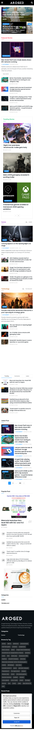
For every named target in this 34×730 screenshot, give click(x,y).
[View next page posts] (18, 215)
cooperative (22, 647)
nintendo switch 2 (6, 668)
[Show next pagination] (24, 483)
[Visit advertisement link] (17, 580)
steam (21, 680)
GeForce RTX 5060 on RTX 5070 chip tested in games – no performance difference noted (21, 108)
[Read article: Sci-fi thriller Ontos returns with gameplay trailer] (4, 334)
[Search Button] (32, 2)
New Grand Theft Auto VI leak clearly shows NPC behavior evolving (16, 61)
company (14, 647)
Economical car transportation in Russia (12, 653)
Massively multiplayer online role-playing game (14, 662)
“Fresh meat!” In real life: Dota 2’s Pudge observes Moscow (20, 409)
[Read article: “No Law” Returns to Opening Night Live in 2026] (4, 326)
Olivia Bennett (6, 64)
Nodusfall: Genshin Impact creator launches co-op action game (21, 341)
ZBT (3, 686)
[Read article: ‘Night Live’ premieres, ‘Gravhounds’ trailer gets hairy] (17, 133)
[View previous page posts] (15, 215)
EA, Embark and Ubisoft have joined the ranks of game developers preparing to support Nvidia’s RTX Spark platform (14, 29)
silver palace (5, 680)
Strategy (27, 680)
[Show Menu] (2, 2)
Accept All (16, 722)
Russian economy (6, 677)
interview (22, 659)
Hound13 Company (13, 659)
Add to (9, 643)
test (9, 683)
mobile (4, 665)
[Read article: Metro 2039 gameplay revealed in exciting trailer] (17, 163)
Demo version (5, 650)
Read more (6, 74)
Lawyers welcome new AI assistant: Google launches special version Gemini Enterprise (21, 89)
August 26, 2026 (14, 64)
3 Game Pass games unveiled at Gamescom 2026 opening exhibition (15, 206)
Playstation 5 (5, 671)
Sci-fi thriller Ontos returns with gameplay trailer (20, 333)
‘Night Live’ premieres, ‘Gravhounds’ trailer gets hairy (15, 146)
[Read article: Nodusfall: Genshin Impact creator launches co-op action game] (4, 342)
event (3, 656)
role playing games (21, 674)
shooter (22, 677)
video (19, 683)
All (26, 222)
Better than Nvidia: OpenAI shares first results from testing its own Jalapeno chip (20, 79)
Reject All (16, 718)
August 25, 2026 (14, 102)
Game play (14, 656)
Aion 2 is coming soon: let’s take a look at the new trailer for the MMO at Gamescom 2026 (14, 15)
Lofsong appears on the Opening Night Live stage (16, 245)
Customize (17, 713)
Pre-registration (15, 671)
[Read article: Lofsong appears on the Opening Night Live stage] (17, 234)
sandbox (15, 677)
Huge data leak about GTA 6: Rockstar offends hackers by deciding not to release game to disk (19, 561)
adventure (15, 643)
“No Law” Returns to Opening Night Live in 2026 (21, 326)
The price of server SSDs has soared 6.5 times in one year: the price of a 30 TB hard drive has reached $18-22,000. (21, 390)
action (3, 643)
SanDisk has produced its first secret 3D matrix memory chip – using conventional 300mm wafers (21, 401)
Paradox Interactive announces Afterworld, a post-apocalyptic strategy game (16, 311)
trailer (14, 683)
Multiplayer (11, 665)
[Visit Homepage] (17, 2)
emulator (27, 653)
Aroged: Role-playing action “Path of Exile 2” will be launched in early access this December (21, 98)
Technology (6, 24)
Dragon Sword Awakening (23, 650)
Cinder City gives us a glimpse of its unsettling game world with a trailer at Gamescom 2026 (21, 278)
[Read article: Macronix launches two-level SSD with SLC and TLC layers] (17, 506)
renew (12, 674)
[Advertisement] (17, 360)
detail (12, 650)
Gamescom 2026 (23, 656)
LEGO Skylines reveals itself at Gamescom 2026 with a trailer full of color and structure (20, 259)
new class (18, 665)
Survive (4, 683)
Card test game (6, 647)
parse (15, 668)
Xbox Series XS (27, 683)
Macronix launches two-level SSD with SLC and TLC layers (20, 381)
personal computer (23, 668)
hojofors (4, 659)
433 (20, 483)
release (24, 671)
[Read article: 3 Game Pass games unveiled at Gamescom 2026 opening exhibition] (17, 192)
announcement (24, 643)
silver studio (14, 680)
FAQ (8, 656)
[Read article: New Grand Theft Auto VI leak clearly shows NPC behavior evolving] (17, 50)
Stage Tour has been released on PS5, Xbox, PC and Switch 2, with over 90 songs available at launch (20, 269)
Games (4, 9)
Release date (5, 674)
